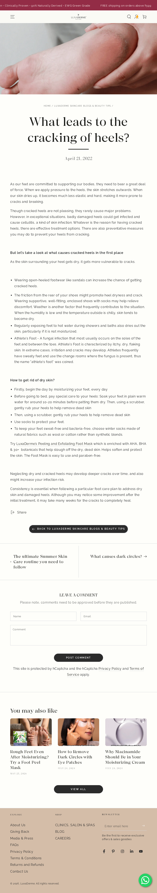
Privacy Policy (110, 669)
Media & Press (21, 838)
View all (78, 789)
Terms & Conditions (26, 858)
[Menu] (12, 16)
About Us (18, 825)
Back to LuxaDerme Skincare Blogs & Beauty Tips (81, 528)
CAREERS (63, 838)
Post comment (78, 657)
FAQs (14, 845)
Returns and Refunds (27, 865)
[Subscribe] (144, 826)
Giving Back (19, 832)
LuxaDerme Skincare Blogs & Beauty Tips (82, 106)
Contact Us (19, 871)
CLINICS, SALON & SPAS (75, 825)
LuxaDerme (27, 883)
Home (47, 106)
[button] (129, 16)
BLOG (59, 832)
